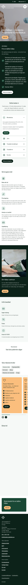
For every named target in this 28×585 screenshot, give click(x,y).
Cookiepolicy (15, 575)
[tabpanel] (14, 397)
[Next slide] (6, 417)
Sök (15, 1)
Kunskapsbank (5, 562)
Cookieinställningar (6, 575)
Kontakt (3, 570)
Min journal (21, 1)
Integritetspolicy (5, 578)
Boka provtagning (7, 92)
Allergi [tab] (11, 370)
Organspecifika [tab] (15, 367)
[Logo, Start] (7, 7)
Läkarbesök (4, 553)
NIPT (3, 546)
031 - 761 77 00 (5, 534)
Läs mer (6, 406)
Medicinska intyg (6, 556)
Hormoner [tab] (5, 370)
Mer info (6, 133)
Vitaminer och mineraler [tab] (8, 372)
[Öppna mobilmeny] (25, 6)
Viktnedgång (5, 551)
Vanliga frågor (5, 565)
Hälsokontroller (5, 543)
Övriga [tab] (17, 372)
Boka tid (5, 37)
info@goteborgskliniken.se (8, 537)
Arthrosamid (5, 548)
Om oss (3, 567)
